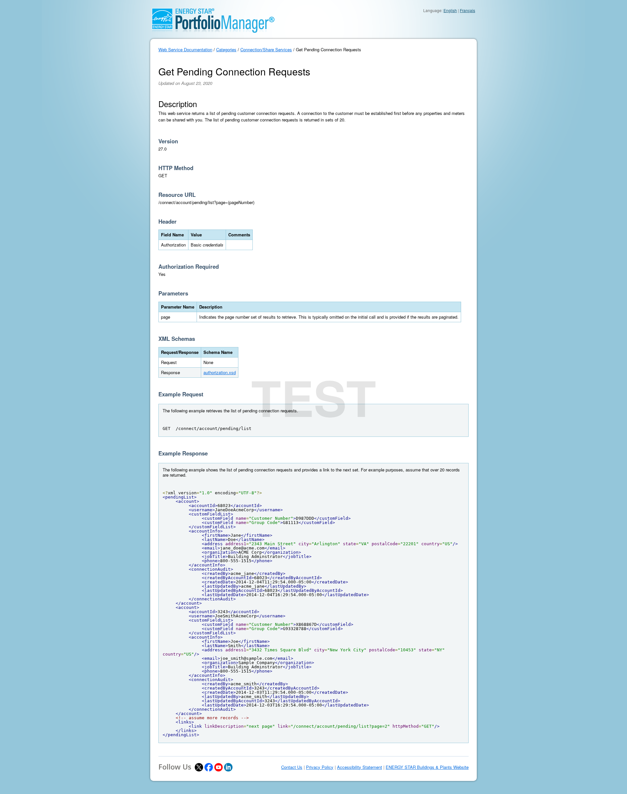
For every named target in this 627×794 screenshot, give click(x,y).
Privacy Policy (319, 767)
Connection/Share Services (266, 49)
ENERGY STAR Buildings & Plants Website (427, 767)
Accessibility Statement (359, 767)
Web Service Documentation (185, 49)
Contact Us (291, 767)
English (450, 10)
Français (467, 10)
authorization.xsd (219, 372)
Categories (226, 49)
